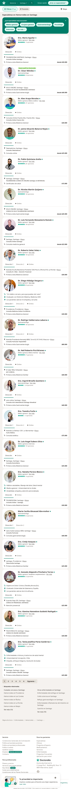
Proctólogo (59, 25)
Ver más (20, 29)
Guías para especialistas (10, 770)
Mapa (65, 9)
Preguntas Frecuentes (44, 754)
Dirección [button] (8, 52)
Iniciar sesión (42, 3)
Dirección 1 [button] (9, 264)
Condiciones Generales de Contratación (16, 741)
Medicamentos (42, 747)
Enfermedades (18, 720)
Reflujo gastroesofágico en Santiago (50, 700)
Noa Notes (8, 768)
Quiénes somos (7, 750)
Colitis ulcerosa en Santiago (47, 696)
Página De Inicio (7, 720)
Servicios (40, 750)
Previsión (25, 9)
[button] (65, 21)
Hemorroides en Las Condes (14, 696)
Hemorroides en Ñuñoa (12, 700)
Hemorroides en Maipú (12, 706)
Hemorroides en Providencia (14, 693)
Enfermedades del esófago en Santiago (51, 693)
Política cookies (7, 747)
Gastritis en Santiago (44, 709)
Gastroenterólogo (44, 25)
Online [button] (19, 52)
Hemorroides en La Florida (13, 703)
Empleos (11, 752)
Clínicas (39, 743)
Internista (10, 29)
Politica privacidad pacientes (12, 743)
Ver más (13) (8, 710)
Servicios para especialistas (11, 766)
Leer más (22, 784)
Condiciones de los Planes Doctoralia (15, 772)
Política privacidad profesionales (13, 745)
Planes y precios (8, 763)
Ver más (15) (41, 712)
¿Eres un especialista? (58, 3)
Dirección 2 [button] (20, 264)
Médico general (11, 25)
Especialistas (41, 741)
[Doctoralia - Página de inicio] (4, 3)
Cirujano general (27, 25)
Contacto (5, 754)
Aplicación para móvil (44, 756)
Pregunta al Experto (44, 745)
